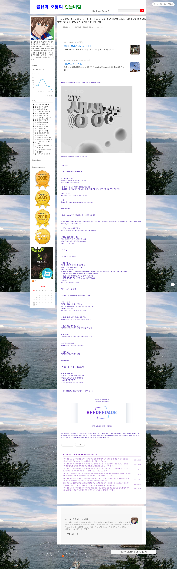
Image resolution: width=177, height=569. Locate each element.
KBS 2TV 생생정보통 (79, 455)
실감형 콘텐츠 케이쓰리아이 (77, 46)
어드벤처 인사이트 (73, 64)
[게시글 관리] (71, 444)
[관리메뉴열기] (173, 284)
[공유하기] (68, 444)
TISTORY (68, 556)
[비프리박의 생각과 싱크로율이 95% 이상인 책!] (42, 278)
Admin (167, 557)
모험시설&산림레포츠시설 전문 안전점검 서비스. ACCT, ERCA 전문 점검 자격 (94, 68)
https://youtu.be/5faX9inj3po (71, 224)
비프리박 (114, 559)
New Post (173, 557)
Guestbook (160, 557)
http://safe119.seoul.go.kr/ (78, 195)
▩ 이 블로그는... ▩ (38, 69)
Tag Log (144, 557)
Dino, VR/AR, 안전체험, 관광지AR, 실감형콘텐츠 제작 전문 (89, 49)
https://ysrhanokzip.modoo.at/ (71, 282)
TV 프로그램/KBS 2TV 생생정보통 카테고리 (74, 27)
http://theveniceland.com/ (77, 310)
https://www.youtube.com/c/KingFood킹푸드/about (78, 230)
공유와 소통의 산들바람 (76, 519)
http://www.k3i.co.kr (71, 43)
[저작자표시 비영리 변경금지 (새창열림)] (88, 445)
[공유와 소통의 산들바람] (58, 11)
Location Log (136, 557)
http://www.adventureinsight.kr (74, 60)
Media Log (151, 557)
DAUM (138, 559)
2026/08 (43, 286)
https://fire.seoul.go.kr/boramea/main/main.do (77, 202)
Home (129, 557)
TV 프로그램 (67, 455)
